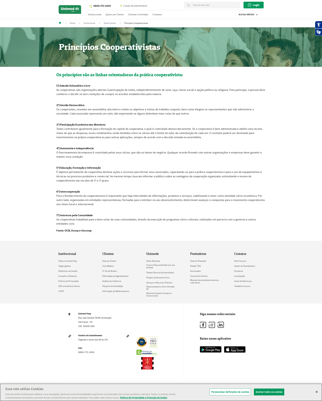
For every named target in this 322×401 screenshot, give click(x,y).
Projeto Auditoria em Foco (158, 277)
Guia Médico (108, 266)
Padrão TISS (195, 266)
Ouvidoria (238, 271)
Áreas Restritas (153, 261)
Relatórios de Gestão (67, 271)
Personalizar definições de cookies (230, 391)
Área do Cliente (109, 261)
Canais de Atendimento (244, 266)
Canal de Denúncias (243, 281)
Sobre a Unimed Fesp (67, 261)
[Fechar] (316, 392)
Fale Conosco (240, 261)
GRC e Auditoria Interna (69, 286)
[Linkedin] (221, 325)
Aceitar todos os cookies (269, 391)
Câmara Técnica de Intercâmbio (160, 272)
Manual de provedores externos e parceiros (204, 281)
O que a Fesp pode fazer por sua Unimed (160, 266)
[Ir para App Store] (235, 349)
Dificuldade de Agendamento (115, 276)
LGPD (61, 291)
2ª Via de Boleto (109, 271)
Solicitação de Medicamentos (115, 291)
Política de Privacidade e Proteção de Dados (143, 397)
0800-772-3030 (102, 5)
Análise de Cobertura (111, 281)
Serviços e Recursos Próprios (159, 282)
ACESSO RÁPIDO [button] (247, 14)
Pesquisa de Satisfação (112, 286)
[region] (161, 392)
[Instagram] (212, 325)
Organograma (64, 266)
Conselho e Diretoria (67, 276)
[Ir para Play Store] (210, 349)
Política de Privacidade (68, 281)
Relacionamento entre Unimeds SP (160, 287)
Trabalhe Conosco (242, 286)
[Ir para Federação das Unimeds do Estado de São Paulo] (69, 10)
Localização (239, 276)
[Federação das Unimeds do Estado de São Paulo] (61, 23)
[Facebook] (203, 325)
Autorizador (195, 271)
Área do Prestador (198, 261)
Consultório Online (198, 276)
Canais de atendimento (135, 5)
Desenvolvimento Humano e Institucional (159, 294)
